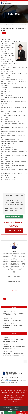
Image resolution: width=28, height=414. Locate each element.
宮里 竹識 (13, 251)
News (4, 33)
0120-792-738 (7, 381)
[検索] (25, 361)
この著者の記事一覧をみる (14, 281)
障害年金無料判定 (10, 412)
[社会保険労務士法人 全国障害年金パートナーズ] (10, 3)
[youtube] (14, 272)
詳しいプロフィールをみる (14, 276)
